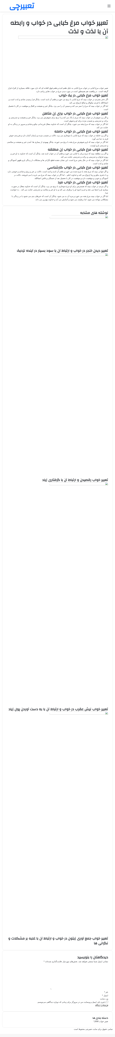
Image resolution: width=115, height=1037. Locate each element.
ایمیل (105, 995)
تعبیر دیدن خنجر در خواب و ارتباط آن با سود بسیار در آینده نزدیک (62, 251)
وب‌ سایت (104, 998)
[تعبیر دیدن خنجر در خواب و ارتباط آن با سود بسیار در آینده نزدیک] (79, 217)
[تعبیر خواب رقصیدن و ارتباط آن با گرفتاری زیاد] (79, 255)
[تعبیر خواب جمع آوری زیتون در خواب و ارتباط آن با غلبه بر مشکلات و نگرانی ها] (79, 714)
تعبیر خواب (103, 1021)
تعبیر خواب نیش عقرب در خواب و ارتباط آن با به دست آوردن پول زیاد (58, 709)
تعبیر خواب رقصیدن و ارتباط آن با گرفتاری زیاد (75, 480)
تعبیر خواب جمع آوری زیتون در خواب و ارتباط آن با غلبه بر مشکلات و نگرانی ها (58, 940)
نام (106, 992)
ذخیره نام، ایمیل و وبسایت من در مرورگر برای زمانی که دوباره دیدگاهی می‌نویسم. (71, 1002)
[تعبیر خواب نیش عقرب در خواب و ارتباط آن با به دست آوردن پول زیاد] (79, 484)
